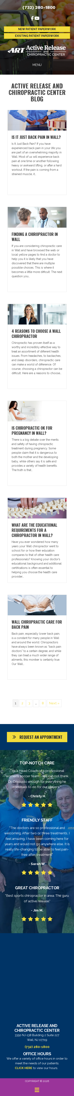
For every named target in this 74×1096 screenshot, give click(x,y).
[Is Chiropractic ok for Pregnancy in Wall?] (37, 411)
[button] (37, 737)
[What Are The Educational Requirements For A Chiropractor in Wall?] (37, 508)
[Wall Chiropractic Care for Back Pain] (37, 605)
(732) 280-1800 (38, 7)
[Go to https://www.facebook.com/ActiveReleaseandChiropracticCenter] (32, 18)
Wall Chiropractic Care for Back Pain (37, 624)
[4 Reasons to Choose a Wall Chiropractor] (37, 314)
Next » (54, 703)
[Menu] (37, 1090)
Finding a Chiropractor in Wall (35, 236)
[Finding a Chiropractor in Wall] (37, 217)
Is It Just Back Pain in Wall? (36, 137)
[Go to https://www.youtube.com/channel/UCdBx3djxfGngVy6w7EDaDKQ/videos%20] (37, 18)
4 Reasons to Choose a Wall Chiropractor (36, 333)
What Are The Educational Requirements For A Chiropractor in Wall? (34, 530)
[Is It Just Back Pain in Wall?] (37, 120)
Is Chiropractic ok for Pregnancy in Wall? (32, 430)
